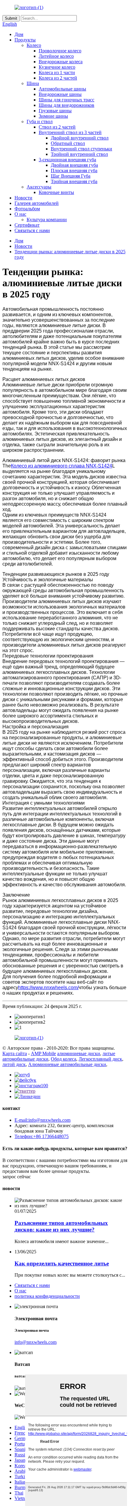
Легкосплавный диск (100, 1058)
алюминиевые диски (78, 1053)
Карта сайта (14, 1053)
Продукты (25, 39)
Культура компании (47, 219)
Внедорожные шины (60, 94)
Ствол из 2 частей (57, 127)
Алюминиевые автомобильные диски (67, 1064)
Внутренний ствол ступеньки (81, 148)
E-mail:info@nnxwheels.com (42, 1120)
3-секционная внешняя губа (67, 159)
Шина (33, 83)
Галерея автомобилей (37, 203)
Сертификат (27, 225)
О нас (20, 214)
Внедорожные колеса (61, 61)
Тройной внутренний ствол (79, 154)
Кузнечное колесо (57, 67)
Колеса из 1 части (57, 72)
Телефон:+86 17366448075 (42, 1136)
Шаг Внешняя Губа (70, 176)
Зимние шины (53, 116)
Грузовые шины (55, 110)
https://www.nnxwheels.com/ (48, 987)
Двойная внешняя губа (74, 165)
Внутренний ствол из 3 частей (70, 132)
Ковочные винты (56, 192)
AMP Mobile (43, 1053)
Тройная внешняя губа (74, 181)
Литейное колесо (56, 56)
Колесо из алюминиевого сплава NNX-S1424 (61, 465)
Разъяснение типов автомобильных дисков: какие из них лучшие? (61, 1226)
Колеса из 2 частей (58, 77)
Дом (19, 34)
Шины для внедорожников (66, 105)
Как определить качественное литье (62, 1263)
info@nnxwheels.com (36, 1342)
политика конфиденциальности (47, 1296)
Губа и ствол (40, 121)
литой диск (14, 1064)
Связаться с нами (32, 230)
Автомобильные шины (62, 88)
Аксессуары (39, 186)
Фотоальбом (27, 208)
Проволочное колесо (60, 50)
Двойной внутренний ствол (80, 137)
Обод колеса (63, 1058)
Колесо (34, 45)
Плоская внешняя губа (74, 170)
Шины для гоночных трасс (66, 99)
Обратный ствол (68, 143)
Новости (23, 197)
